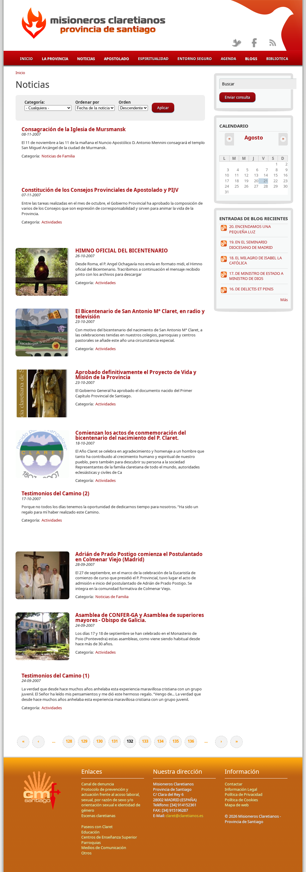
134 (160, 741)
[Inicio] (92, 24)
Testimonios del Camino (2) (55, 493)
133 (145, 741)
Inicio (26, 58)
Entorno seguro (195, 58)
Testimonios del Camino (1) (55, 675)
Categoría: (35, 102)
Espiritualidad (153, 58)
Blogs (251, 58)
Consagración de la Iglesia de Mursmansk (74, 129)
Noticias (86, 58)
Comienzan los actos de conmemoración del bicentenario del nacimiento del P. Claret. (130, 435)
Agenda (228, 58)
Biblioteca (277, 58)
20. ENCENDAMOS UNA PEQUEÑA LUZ (250, 229)
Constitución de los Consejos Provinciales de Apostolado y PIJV (100, 189)
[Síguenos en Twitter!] (236, 43)
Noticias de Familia (58, 156)
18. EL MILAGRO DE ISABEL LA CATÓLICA (255, 260)
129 (84, 741)
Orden (125, 102)
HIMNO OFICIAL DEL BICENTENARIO (121, 250)
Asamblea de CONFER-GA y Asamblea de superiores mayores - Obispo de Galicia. (139, 618)
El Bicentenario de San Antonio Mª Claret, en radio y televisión (140, 314)
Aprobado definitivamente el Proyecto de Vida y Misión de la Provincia (135, 375)
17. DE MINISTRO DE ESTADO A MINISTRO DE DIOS (256, 276)
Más (284, 299)
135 (175, 741)
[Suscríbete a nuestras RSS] (272, 43)
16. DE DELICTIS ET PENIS (251, 289)
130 (99, 741)
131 (114, 741)
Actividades (52, 222)
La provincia (55, 58)
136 (191, 741)
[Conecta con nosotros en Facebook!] (254, 43)
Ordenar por (87, 102)
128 (69, 741)
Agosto (253, 137)
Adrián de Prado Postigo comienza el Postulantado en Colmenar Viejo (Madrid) (139, 557)
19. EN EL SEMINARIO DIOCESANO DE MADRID (251, 244)
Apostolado (116, 58)
